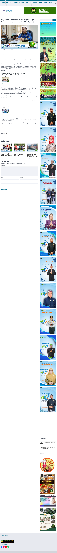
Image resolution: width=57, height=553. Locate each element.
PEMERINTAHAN (21, 2)
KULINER (19, 4)
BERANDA (3, 2)
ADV (15, 4)
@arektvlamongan (5, 535)
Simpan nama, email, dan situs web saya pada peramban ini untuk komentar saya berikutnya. (18, 186)
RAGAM (27, 2)
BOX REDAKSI (27, 4)
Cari (40, 18)
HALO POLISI (4, 4)
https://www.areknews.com (5, 544)
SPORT (31, 2)
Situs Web (2, 181)
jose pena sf (41, 454)
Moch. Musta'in (4, 23)
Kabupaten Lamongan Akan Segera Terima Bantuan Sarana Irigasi (19, 154)
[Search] (55, 3)
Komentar (3, 165)
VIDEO (23, 4)
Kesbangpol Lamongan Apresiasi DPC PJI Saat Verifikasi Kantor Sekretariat (6, 154)
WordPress (41, 551)
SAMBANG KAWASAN (48, 2)
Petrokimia (5, 133)
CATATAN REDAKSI (10, 4)
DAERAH (15, 2)
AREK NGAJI (41, 2)
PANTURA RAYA (8, 2)
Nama (2, 177)
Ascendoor (32, 551)
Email (21, 177)
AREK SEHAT (35, 2)
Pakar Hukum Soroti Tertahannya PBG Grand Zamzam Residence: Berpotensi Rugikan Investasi (32, 155)
